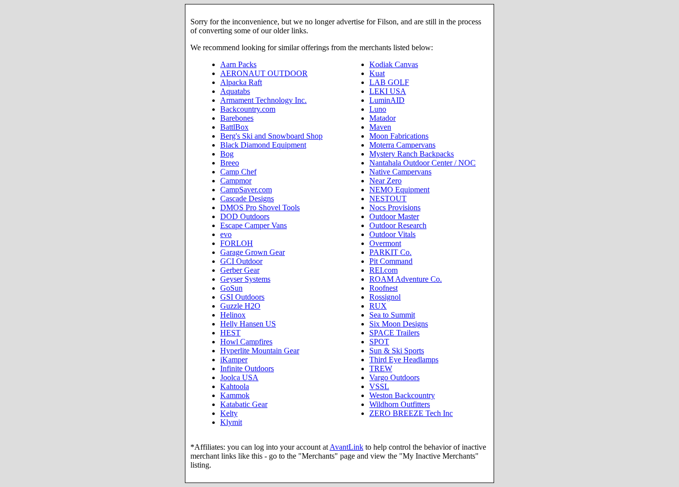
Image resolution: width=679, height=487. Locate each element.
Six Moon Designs (398, 324)
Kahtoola (234, 386)
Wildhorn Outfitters (399, 404)
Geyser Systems (245, 279)
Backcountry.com (247, 109)
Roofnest (383, 288)
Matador (382, 118)
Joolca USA (239, 377)
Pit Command (391, 261)
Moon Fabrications (398, 136)
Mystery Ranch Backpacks (411, 154)
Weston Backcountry (402, 395)
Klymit (231, 422)
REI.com (383, 270)
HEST (230, 332)
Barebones (237, 118)
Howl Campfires (246, 341)
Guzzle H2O (240, 306)
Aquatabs (235, 91)
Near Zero (385, 180)
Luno (377, 109)
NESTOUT (388, 198)
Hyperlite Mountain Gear (259, 350)
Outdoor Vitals (392, 234)
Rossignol (385, 297)
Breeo (229, 163)
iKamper (234, 359)
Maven (380, 127)
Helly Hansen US (248, 324)
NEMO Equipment (399, 189)
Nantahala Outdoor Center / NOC (422, 163)
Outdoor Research (397, 225)
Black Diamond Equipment (263, 145)
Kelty (229, 413)
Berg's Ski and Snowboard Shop (271, 136)
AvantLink (346, 447)
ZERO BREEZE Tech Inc (411, 413)
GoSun (231, 288)
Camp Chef (238, 171)
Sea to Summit (392, 315)
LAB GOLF (389, 82)
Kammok (235, 395)
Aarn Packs (238, 64)
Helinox (233, 315)
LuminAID (387, 100)
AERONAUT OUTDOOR (264, 73)
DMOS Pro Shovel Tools (260, 207)
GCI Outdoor (241, 261)
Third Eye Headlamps (403, 359)
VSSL (379, 386)
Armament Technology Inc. (263, 100)
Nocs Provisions (395, 207)
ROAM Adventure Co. (405, 279)
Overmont (385, 243)
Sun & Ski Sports (396, 350)
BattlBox (234, 127)
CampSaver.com (246, 189)
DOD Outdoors (244, 216)
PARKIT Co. (390, 252)
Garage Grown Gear (252, 252)
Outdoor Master (394, 216)
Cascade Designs (247, 198)
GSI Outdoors (242, 297)
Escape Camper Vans (253, 225)
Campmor (236, 180)
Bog (227, 154)
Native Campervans (400, 171)
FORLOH (236, 243)
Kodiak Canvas (393, 64)
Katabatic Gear (243, 404)
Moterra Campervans (402, 145)
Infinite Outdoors (247, 368)
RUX (378, 306)
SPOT (379, 341)
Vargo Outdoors (394, 377)
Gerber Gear (239, 270)
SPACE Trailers (394, 332)
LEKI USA (387, 91)
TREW (380, 368)
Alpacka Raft (241, 82)
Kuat (377, 73)
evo (226, 234)
